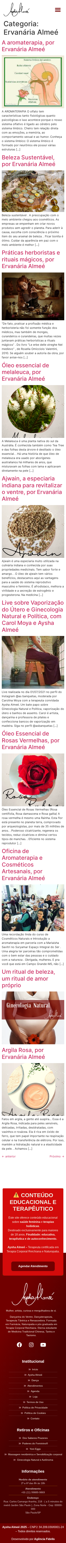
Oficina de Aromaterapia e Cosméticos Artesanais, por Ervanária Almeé (23, 865)
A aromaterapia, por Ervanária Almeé (28, 46)
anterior (9, 1156)
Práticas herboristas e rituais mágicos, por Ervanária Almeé (31, 259)
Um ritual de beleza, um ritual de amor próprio (28, 978)
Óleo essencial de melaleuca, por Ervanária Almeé (25, 372)
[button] (58, 9)
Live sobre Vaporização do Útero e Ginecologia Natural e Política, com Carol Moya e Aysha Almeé (33, 616)
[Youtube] (43, 1345)
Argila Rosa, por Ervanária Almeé (23, 1053)
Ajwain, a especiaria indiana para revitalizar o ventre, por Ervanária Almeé (32, 488)
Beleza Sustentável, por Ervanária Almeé (28, 160)
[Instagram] (31, 1345)
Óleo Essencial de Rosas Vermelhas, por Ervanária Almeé (30, 740)
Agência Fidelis (44, 1539)
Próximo (57, 1156)
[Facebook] (19, 1345)
